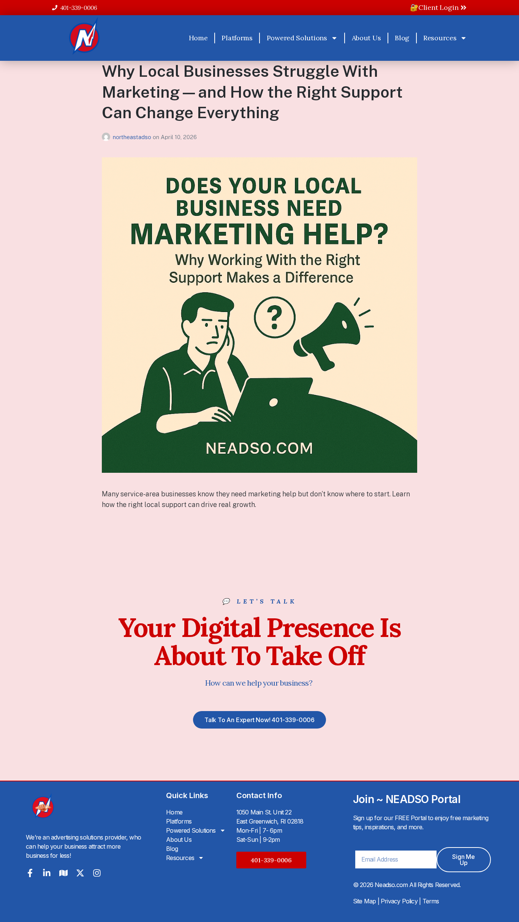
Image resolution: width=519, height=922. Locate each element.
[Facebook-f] (30, 873)
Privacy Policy (399, 901)
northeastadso (133, 137)
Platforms (237, 37)
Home (198, 37)
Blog (402, 37)
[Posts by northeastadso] (107, 137)
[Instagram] (97, 873)
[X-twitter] (80, 873)
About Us (366, 37)
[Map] (63, 873)
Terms (430, 901)
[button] (271, 860)
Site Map (364, 901)
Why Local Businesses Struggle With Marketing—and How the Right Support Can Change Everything (252, 92)
